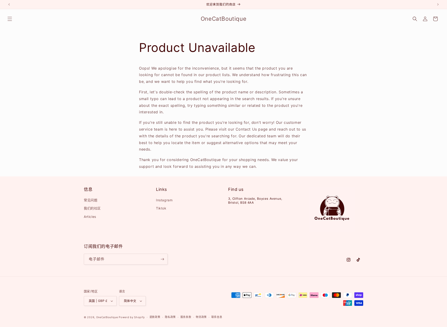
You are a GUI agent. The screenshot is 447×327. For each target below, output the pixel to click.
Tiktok (161, 208)
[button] (10, 19)
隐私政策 (170, 317)
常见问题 (90, 200)
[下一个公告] (438, 4)
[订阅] (162, 259)
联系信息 (216, 317)
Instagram (164, 200)
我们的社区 (92, 208)
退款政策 (154, 317)
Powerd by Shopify (132, 317)
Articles (90, 217)
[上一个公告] (9, 4)
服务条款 (185, 317)
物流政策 (201, 317)
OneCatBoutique (107, 317)
